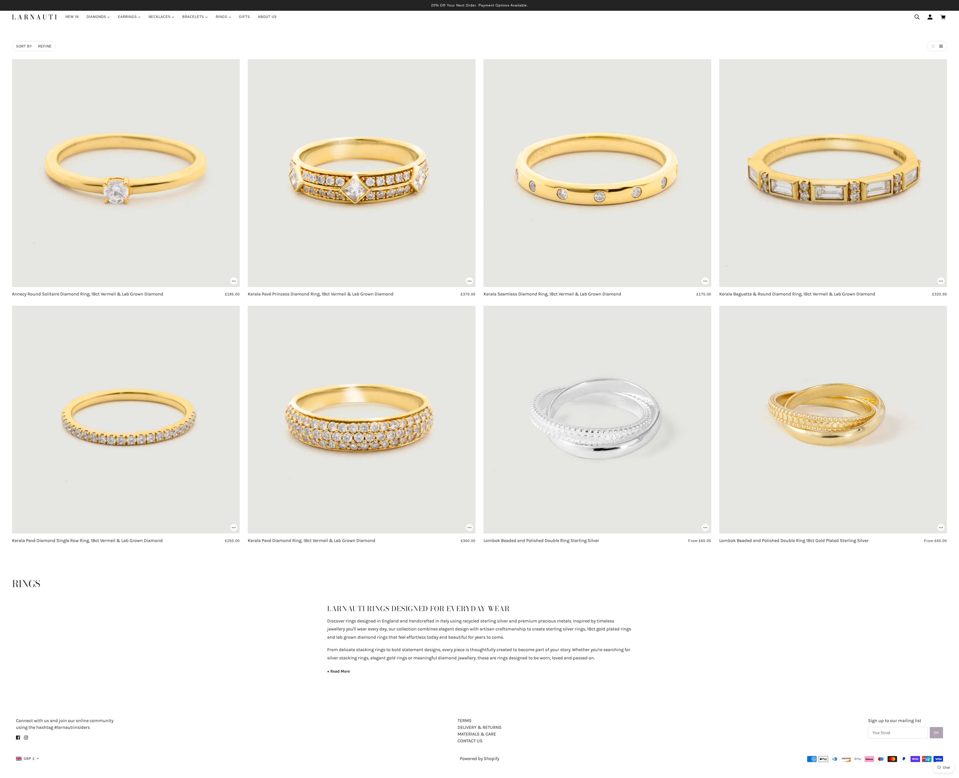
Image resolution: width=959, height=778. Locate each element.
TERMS (465, 720)
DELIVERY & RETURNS (479, 727)
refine (45, 46)
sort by (24, 46)
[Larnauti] (34, 17)
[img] (18, 737)
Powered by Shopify (479, 758)
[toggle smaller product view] (942, 46)
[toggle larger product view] (932, 46)
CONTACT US (470, 741)
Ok (936, 733)
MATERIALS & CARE (477, 734)
